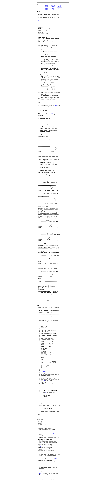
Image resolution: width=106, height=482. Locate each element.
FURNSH (56, 105)
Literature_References (59, 7)
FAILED (40, 473)
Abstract (46, 6)
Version (59, 8)
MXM (40, 446)
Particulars (53, 9)
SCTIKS (44, 380)
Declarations (46, 8)
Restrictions (59, 6)
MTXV (45, 392)
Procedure (46, 5)
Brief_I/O (46, 9)
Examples (59, 5)
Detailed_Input (53, 5)
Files (53, 8)
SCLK (39, 21)
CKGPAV (56, 458)
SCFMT (50, 57)
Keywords (46, 7)
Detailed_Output (53, 6)
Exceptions (53, 7)
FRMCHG (42, 442)
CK (38, 20)
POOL (53, 433)
